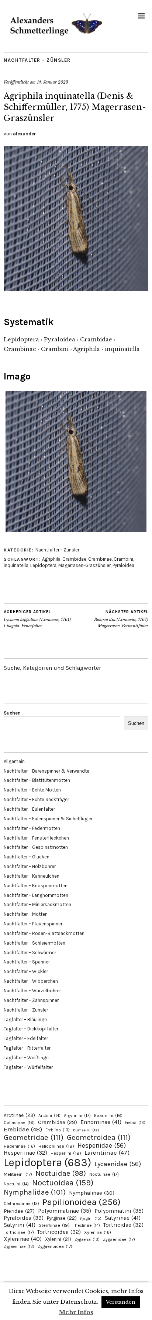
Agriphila (51, 559)
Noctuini (16, 1184)
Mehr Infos (76, 1312)
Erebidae (23, 1129)
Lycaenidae (117, 1164)
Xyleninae (23, 1238)
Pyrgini (90, 1218)
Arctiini (49, 1115)
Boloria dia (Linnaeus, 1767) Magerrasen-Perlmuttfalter (121, 619)
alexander (24, 133)
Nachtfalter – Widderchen (31, 981)
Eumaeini (86, 1130)
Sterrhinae (54, 1225)
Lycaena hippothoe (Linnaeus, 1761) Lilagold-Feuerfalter (37, 619)
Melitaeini (18, 1174)
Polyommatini (119, 1211)
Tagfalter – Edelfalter (26, 1038)
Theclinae (86, 1225)
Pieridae (19, 1211)
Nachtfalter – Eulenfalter (29, 809)
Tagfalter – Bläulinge (25, 1019)
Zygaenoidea (55, 1246)
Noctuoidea (62, 1183)
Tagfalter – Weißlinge (26, 1057)
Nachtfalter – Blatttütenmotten (37, 780)
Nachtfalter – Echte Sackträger (36, 799)
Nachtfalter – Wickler (26, 971)
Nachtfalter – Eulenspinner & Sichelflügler (48, 818)
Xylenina (97, 1232)
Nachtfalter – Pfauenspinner (33, 923)
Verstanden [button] (120, 1302)
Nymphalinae (91, 1192)
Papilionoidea (81, 1201)
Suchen (12, 713)
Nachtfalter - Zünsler (37, 60)
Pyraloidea (123, 565)
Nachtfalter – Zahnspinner (31, 1000)
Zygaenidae (119, 1239)
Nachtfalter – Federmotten (32, 828)
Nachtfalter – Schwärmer (30, 952)
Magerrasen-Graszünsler (84, 565)
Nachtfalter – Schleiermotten (34, 943)
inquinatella (16, 565)
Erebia (135, 1122)
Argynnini (77, 1115)
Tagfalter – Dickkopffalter (31, 1029)
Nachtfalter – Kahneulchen (31, 876)
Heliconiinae (56, 1146)
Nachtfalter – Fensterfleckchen (36, 838)
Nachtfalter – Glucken (26, 857)
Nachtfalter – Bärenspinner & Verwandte (46, 771)
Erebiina (57, 1130)
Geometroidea (99, 1137)
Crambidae (74, 559)
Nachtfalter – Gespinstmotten (36, 847)
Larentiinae (106, 1152)
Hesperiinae (25, 1152)
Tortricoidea (59, 1232)
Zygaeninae (19, 1246)
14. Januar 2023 (52, 82)
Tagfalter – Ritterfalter (27, 1048)
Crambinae (100, 559)
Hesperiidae (101, 1145)
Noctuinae (104, 1174)
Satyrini (19, 1224)
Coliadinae (19, 1122)
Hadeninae (19, 1146)
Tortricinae (19, 1232)
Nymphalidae (35, 1192)
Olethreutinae (21, 1203)
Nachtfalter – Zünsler (26, 1010)
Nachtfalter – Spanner (27, 962)
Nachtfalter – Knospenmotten (36, 885)
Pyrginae (62, 1218)
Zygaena (87, 1239)
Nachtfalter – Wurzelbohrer (32, 990)
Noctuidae (60, 1173)
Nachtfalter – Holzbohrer (30, 866)
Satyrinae (123, 1217)
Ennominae (100, 1121)
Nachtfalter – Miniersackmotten (37, 904)
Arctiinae (19, 1115)
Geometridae (33, 1137)
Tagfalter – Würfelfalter (28, 1067)
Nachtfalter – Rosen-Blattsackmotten (44, 933)
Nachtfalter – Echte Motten (32, 790)
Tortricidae (123, 1225)
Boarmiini (108, 1115)
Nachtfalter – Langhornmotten (36, 895)
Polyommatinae (64, 1211)
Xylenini (58, 1239)
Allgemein (14, 761)
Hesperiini (66, 1153)
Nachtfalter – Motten (26, 914)
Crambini (123, 559)
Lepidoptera (43, 565)
